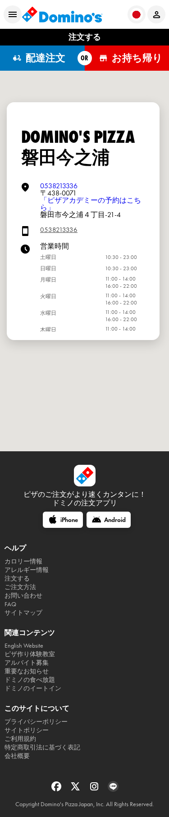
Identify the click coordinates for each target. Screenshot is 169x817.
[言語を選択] (137, 14)
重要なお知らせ (27, 671)
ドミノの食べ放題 (30, 680)
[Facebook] (57, 789)
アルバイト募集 (27, 663)
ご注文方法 (20, 587)
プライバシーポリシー (36, 722)
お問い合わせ (23, 595)
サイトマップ (23, 613)
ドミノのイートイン (33, 688)
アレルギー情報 (27, 570)
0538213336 (59, 186)
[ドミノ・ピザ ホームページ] (62, 14)
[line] (113, 789)
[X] (76, 789)
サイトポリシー (27, 730)
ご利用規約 (20, 739)
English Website (24, 645)
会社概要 (17, 756)
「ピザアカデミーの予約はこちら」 (90, 204)
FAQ (10, 604)
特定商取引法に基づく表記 (42, 747)
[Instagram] (95, 789)
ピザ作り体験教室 (30, 654)
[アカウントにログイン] (156, 14)
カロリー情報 (23, 561)
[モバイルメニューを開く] (13, 14)
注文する (17, 578)
